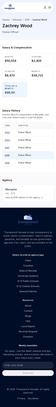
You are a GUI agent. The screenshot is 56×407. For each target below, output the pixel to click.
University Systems (28, 275)
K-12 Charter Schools (28, 286)
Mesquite (17, 19)
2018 (7, 163)
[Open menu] (49, 7)
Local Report (28, 326)
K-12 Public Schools (28, 281)
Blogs (28, 316)
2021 (7, 147)
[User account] (45, 7)
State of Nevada (28, 270)
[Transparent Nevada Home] (28, 220)
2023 (7, 132)
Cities (28, 260)
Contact (28, 310)
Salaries (6, 19)
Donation (28, 336)
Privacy (21, 398)
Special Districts (28, 291)
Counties (28, 265)
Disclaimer (33, 398)
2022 (7, 140)
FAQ (28, 321)
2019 (7, 155)
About (28, 305)
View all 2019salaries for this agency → (24, 197)
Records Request (28, 331)
